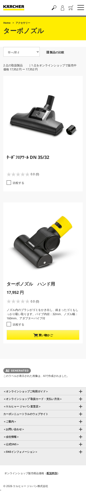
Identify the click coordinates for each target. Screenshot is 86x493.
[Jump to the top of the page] (75, 484)
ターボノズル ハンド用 (31, 284)
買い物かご (45, 335)
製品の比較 (56, 52)
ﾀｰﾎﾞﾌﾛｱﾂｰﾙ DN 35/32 (28, 157)
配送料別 (52, 473)
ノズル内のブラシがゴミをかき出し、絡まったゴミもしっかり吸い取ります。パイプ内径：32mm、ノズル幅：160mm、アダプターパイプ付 (42, 314)
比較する (18, 183)
